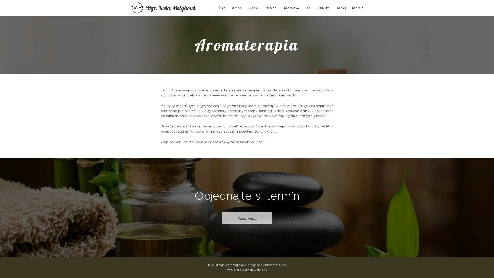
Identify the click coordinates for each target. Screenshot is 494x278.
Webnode (260, 270)
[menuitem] (223, 8)
